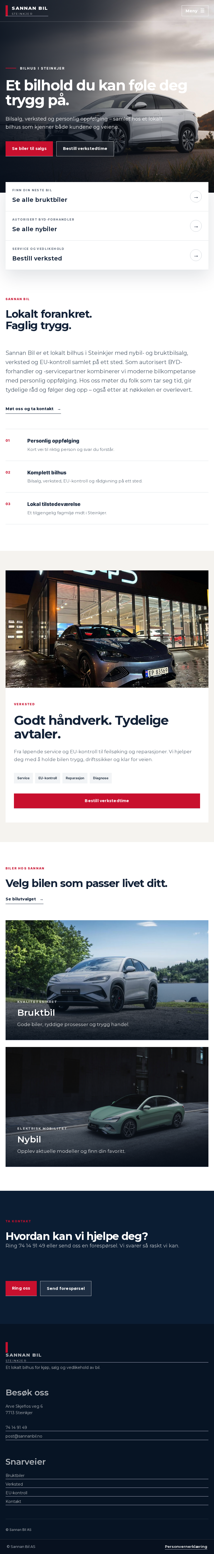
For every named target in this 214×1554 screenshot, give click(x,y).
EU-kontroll (16, 1492)
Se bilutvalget (24, 899)
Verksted (14, 1484)
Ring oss (21, 1288)
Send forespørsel (66, 1288)
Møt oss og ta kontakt (33, 408)
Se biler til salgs (29, 148)
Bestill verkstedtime (85, 148)
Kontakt (13, 1501)
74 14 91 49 (16, 1427)
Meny (192, 10)
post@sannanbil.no (24, 1436)
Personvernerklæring (186, 1546)
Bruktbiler (15, 1475)
